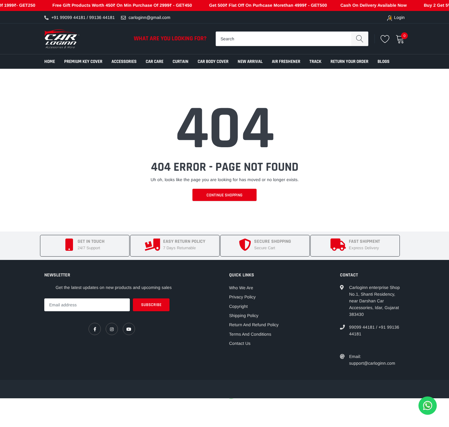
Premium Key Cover (83, 61)
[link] (95, 329)
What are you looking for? (170, 38)
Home (49, 61)
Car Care (154, 61)
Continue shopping (224, 195)
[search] (359, 39)
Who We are (241, 287)
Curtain (180, 61)
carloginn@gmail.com (149, 17)
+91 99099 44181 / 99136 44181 (83, 17)
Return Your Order (349, 61)
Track (315, 61)
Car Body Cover (213, 61)
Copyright (238, 306)
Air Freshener (286, 61)
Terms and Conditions (250, 334)
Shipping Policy (243, 315)
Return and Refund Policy (254, 324)
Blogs (383, 61)
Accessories (124, 61)
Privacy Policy (242, 296)
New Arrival (250, 61)
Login (399, 17)
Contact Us (239, 343)
